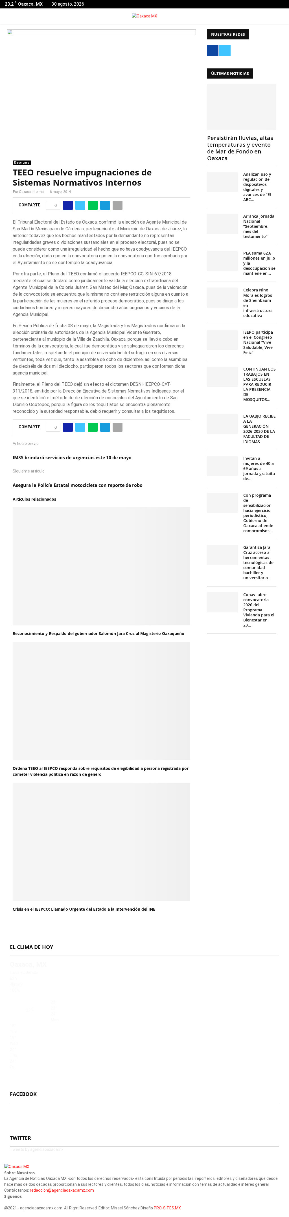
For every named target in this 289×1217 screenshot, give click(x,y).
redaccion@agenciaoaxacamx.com (62, 1190)
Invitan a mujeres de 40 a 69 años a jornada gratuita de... (259, 468)
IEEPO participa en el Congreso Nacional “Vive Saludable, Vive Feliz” (258, 342)
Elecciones (21, 162)
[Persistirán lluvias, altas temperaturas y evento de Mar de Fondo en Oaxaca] (241, 107)
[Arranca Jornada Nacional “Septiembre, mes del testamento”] (222, 224)
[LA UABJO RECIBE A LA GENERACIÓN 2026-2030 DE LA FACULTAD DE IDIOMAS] (222, 424)
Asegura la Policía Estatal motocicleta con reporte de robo (78, 485)
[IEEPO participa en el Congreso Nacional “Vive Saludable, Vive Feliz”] (222, 340)
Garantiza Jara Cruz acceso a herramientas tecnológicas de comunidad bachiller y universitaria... (258, 562)
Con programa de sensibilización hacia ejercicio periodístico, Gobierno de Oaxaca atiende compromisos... (258, 512)
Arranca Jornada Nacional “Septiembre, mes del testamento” (258, 226)
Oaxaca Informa (31, 192)
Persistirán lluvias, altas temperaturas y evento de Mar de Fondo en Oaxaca (240, 148)
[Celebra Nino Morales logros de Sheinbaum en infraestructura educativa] (222, 297)
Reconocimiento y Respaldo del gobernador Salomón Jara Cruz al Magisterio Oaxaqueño (98, 633)
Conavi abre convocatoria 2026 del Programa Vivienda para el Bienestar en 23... (258, 610)
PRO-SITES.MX (167, 1208)
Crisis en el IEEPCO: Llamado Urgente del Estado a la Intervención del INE (84, 909)
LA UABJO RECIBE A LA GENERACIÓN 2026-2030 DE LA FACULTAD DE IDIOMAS (259, 428)
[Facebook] (5, 1202)
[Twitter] (8, 1202)
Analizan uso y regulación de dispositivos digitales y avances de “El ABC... (257, 186)
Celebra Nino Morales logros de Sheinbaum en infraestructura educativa (258, 302)
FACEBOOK (23, 1094)
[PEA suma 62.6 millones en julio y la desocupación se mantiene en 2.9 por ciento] (222, 261)
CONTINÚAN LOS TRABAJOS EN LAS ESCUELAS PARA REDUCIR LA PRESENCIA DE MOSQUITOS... (259, 384)
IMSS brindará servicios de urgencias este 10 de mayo (72, 457)
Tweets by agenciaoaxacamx (37, 1149)
